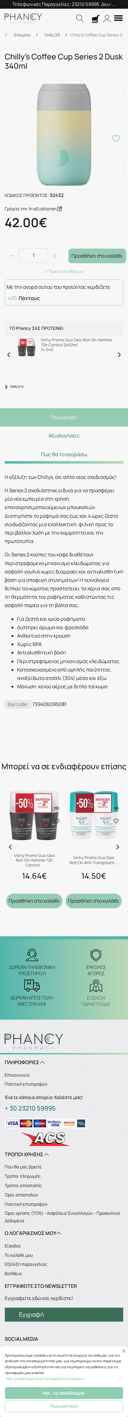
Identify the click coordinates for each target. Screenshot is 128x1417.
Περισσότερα (64, 1406)
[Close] (124, 1350)
